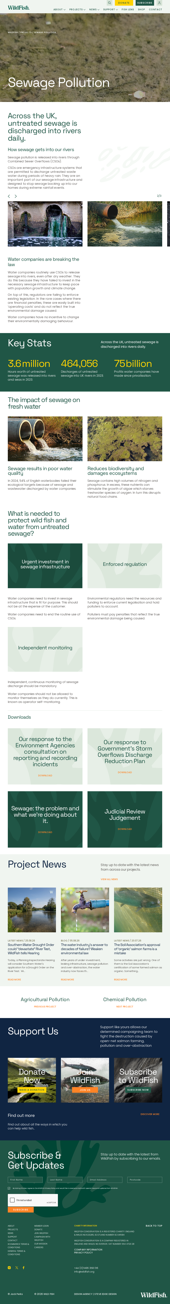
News (92, 9)
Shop (141, 9)
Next (16, 196)
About (58, 9)
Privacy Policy (83, 1252)
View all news (109, 879)
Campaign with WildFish (42, 1238)
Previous (9, 196)
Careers (38, 1247)
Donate (124, 2)
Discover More (150, 1114)
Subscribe (144, 2)
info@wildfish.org (84, 1271)
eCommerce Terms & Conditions (18, 1246)
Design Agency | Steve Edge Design (95, 1294)
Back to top (154, 1225)
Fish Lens (128, 9)
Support (109, 9)
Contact (155, 9)
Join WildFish (41, 1233)
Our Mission (40, 1243)
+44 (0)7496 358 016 (86, 1268)
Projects (76, 9)
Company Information (88, 1249)
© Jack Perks (15, 1294)
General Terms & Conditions (16, 1253)
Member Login (41, 1225)
